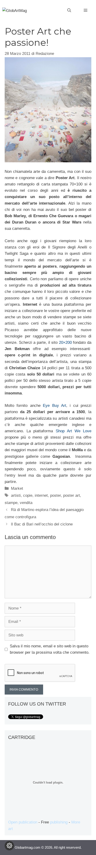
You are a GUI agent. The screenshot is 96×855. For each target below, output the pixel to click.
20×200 (65, 342)
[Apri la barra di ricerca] (69, 10)
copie (27, 495)
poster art (71, 495)
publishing (59, 822)
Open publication (22, 822)
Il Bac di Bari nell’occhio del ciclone (42, 524)
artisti (16, 495)
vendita (26, 502)
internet (41, 495)
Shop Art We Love (74, 431)
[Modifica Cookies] (9, 845)
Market (17, 488)
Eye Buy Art (54, 405)
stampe (11, 502)
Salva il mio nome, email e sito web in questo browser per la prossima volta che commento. (49, 649)
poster (55, 495)
